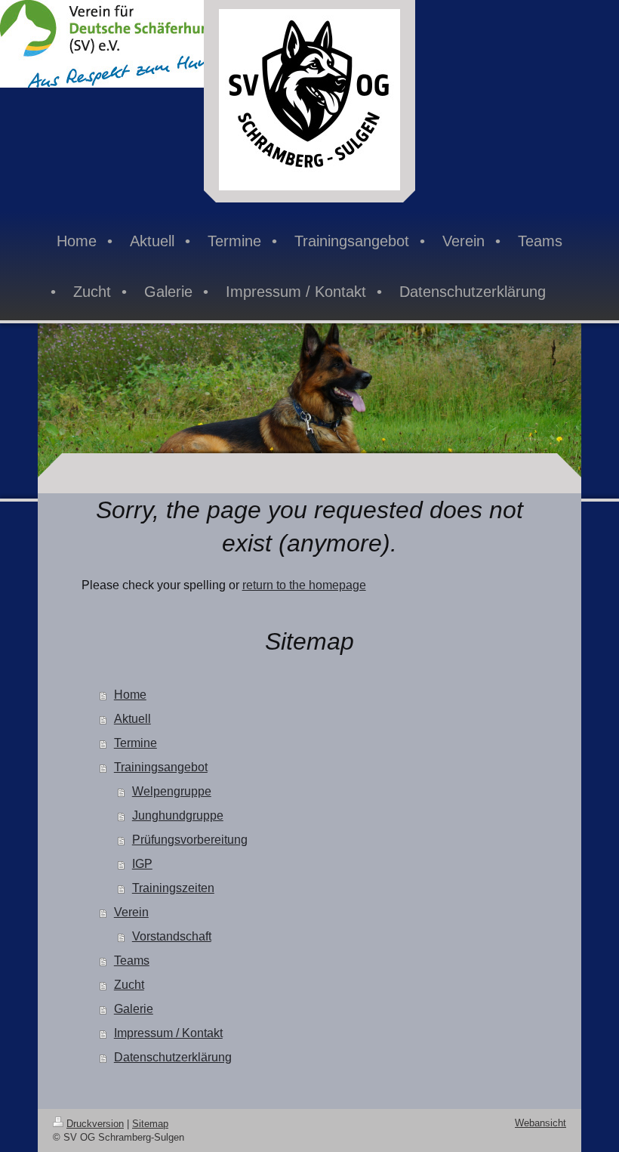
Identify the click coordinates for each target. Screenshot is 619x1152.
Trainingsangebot (161, 767)
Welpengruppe (171, 791)
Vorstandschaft (171, 936)
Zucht (129, 984)
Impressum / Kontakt (168, 1033)
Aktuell (132, 718)
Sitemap (150, 1123)
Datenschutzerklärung (173, 1057)
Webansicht (540, 1123)
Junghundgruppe (177, 815)
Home (130, 694)
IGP (142, 863)
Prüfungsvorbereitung (190, 839)
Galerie (133, 1008)
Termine (135, 743)
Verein (131, 912)
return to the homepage (304, 585)
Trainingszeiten (173, 888)
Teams (131, 960)
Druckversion (95, 1123)
